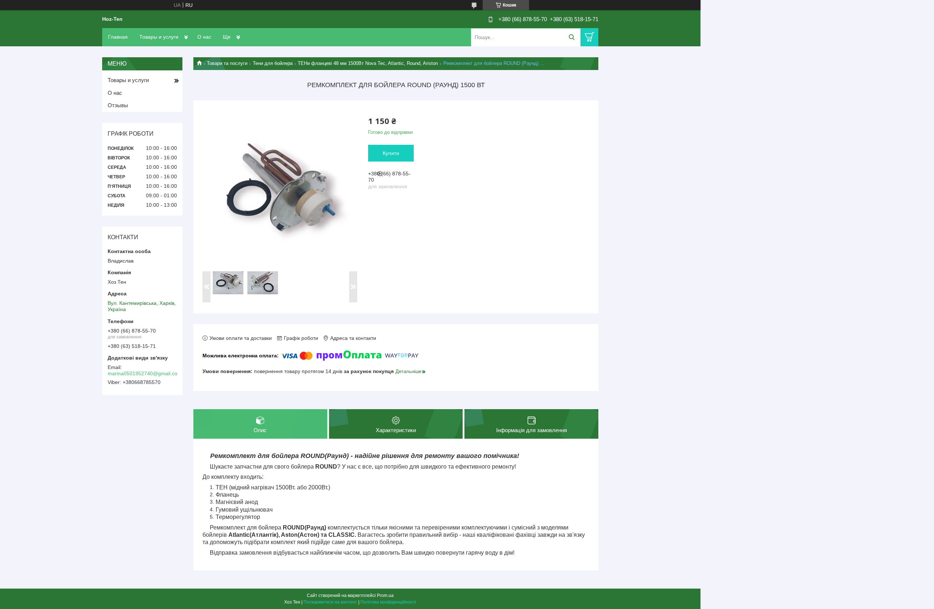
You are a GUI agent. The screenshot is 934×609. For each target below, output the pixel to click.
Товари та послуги (227, 63)
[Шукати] (571, 37)
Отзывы (118, 105)
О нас (204, 37)
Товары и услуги (158, 37)
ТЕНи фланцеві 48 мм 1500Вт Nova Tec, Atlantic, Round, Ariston (368, 63)
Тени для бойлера (273, 63)
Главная (118, 37)
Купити (391, 153)
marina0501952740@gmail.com (145, 373)
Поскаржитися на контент (330, 602)
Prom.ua (385, 595)
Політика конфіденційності (388, 602)
